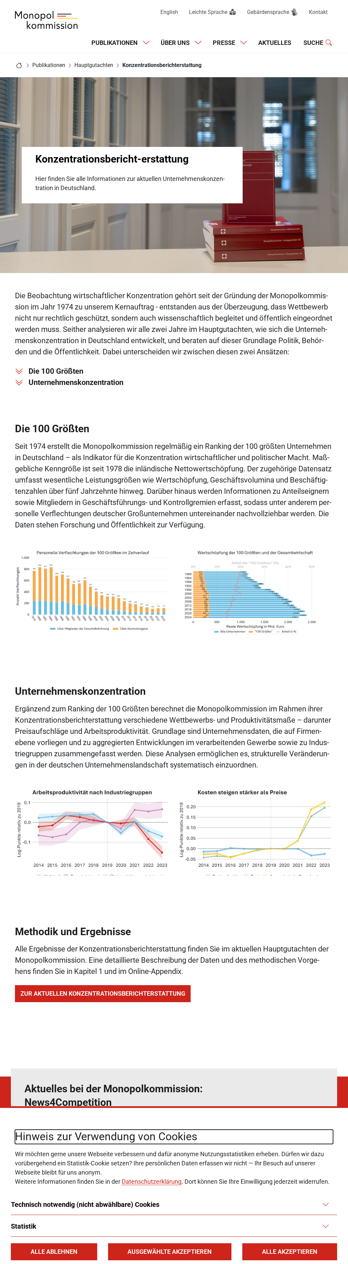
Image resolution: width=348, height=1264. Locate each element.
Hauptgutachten (93, 65)
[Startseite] (19, 65)
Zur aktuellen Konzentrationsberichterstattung (102, 993)
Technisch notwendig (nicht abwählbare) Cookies (85, 1204)
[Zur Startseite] (46, 20)
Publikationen (48, 65)
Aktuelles (274, 42)
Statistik (23, 1226)
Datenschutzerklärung (151, 1181)
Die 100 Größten (57, 371)
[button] (54, 1251)
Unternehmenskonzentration (76, 382)
